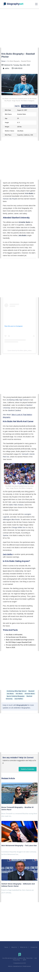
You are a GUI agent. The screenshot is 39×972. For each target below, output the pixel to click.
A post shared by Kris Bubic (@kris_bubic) (20, 350)
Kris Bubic (19, 693)
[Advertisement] (19, 28)
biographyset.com (17, 966)
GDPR (24, 960)
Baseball (31, 691)
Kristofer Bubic (30, 693)
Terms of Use (29, 958)
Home (6, 947)
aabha (7, 68)
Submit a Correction (27, 769)
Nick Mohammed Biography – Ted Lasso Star (19, 845)
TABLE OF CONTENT (29, 106)
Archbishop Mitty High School (16, 691)
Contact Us (34, 947)
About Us (14, 947)
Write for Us (23, 947)
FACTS (17, 106)
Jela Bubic (10, 693)
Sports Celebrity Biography (15, 696)
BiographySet (22, 705)
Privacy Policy (16, 960)
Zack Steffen (8, 554)
